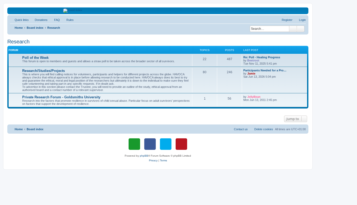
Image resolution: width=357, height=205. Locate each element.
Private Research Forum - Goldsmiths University (61, 97)
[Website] (134, 144)
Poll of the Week (35, 58)
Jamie (251, 73)
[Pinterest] (181, 144)
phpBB (144, 155)
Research (18, 41)
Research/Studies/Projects (43, 71)
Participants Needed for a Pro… (264, 70)
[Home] (158, 11)
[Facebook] (150, 144)
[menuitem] (39, 20)
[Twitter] (165, 144)
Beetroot (253, 60)
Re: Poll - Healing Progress (261, 57)
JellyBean (254, 96)
